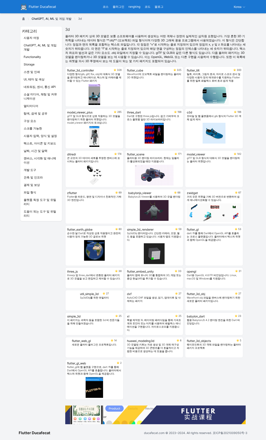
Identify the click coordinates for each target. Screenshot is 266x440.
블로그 (159, 6)
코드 (147, 6)
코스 (105, 6)
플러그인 (118, 6)
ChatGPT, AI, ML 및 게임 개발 (51, 18)
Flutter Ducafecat (34, 433)
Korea (238, 7)
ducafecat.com (154, 433)
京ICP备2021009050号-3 (229, 433)
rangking (134, 6)
